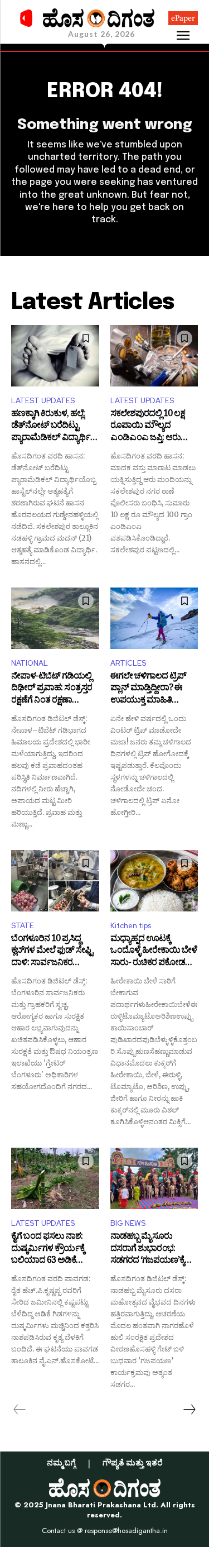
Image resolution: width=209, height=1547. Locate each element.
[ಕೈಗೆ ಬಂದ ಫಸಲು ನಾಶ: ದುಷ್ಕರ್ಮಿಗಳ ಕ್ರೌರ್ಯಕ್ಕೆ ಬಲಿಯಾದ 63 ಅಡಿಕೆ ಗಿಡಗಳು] (55, 1178)
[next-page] (189, 1409)
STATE (22, 925)
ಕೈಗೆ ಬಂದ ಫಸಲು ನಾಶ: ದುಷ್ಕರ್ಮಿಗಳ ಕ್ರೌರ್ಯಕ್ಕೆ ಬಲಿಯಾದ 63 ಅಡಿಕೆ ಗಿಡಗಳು (48, 1249)
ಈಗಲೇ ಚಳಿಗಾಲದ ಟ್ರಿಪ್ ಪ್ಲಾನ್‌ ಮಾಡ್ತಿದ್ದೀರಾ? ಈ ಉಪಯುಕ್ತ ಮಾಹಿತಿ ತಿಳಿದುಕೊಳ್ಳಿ (148, 689)
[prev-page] (19, 1409)
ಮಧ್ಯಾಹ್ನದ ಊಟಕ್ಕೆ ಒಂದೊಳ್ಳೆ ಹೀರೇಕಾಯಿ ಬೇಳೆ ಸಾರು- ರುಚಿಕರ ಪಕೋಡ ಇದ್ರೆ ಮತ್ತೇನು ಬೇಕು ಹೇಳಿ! (153, 952)
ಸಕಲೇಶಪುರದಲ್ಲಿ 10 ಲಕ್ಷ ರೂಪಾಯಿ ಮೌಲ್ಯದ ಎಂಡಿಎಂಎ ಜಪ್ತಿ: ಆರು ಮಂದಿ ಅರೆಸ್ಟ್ (147, 427)
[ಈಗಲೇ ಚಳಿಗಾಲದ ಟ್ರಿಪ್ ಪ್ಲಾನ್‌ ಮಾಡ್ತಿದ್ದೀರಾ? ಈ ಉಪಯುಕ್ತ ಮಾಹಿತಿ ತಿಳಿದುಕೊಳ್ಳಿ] (154, 618)
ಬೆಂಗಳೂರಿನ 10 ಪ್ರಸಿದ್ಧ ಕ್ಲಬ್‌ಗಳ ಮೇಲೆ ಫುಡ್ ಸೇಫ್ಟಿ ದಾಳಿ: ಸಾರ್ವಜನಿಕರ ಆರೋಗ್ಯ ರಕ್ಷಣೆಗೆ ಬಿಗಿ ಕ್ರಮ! (52, 952)
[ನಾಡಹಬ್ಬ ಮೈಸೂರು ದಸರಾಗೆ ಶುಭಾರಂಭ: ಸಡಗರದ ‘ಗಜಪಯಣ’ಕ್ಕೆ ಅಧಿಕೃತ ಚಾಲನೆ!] (154, 1178)
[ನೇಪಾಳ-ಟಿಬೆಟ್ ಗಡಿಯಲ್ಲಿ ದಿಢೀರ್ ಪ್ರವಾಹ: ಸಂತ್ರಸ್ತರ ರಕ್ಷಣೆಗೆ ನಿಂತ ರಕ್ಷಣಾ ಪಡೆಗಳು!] (55, 618)
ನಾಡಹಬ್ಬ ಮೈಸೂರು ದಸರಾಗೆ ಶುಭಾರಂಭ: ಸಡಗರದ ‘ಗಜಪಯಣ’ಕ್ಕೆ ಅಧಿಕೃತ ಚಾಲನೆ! (147, 1249)
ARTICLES (128, 663)
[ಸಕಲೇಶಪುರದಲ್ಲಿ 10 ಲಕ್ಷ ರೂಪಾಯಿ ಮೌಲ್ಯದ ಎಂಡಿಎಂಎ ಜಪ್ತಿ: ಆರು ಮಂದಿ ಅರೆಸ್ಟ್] (154, 355)
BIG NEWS (127, 1223)
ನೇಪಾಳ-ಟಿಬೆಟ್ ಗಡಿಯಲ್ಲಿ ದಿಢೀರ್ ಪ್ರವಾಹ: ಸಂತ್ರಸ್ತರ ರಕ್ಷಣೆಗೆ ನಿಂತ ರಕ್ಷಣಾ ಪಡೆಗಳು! (51, 689)
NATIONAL (29, 663)
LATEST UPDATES (43, 400)
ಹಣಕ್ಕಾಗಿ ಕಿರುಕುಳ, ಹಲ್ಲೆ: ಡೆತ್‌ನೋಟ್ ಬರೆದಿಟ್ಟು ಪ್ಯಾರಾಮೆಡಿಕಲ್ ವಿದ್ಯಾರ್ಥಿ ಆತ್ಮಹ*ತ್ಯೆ (50, 427)
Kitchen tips (130, 925)
